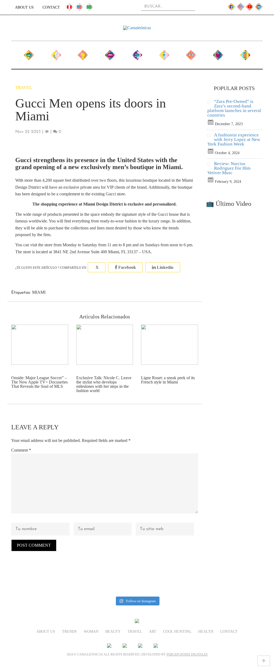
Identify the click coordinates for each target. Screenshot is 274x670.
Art (164, 53)
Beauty (109, 53)
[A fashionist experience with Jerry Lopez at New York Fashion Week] (210, 136)
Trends (55, 53)
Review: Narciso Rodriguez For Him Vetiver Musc (228, 168)
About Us (24, 7)
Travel (137, 53)
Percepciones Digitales (187, 654)
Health (218, 53)
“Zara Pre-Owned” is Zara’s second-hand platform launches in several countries (234, 108)
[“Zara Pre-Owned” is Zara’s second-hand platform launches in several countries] (210, 103)
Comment (21, 450)
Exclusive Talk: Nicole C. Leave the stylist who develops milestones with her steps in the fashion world (103, 384)
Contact (51, 7)
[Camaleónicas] (137, 28)
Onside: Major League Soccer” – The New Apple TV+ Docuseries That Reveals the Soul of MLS (39, 382)
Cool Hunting (191, 55)
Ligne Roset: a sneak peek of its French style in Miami (168, 379)
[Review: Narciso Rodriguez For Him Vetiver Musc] (210, 165)
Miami (38, 292)
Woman (82, 53)
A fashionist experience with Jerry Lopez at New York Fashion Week (233, 139)
